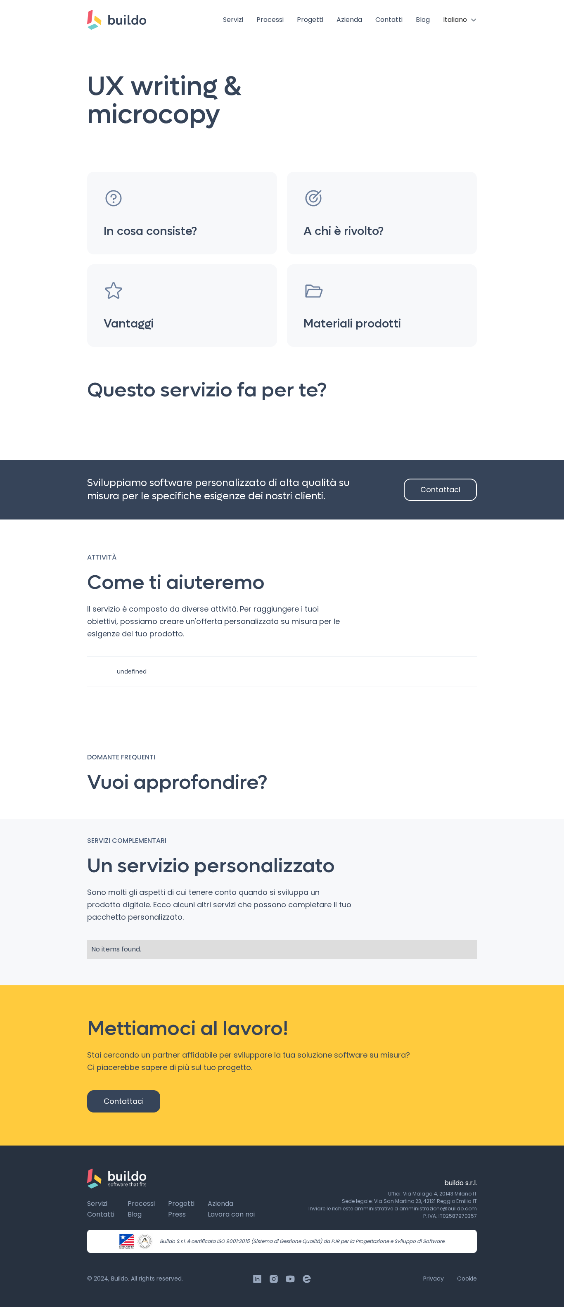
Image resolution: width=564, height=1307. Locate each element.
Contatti (389, 19)
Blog (423, 19)
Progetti (310, 19)
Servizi (233, 19)
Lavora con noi (231, 1214)
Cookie (467, 1278)
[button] (460, 19)
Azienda (349, 19)
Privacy (433, 1278)
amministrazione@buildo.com (438, 1208)
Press (177, 1214)
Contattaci (440, 489)
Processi (270, 19)
